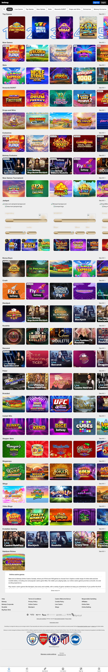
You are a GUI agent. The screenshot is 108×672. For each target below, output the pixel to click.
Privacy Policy (32, 601)
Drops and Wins (74, 9)
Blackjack (31, 607)
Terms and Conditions (41, 618)
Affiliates (84, 601)
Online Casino (32, 604)
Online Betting (86, 607)
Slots (50, 9)
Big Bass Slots (6, 609)
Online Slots (85, 604)
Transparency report (54, 622)
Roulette (4, 607)
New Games (41, 9)
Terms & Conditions (34, 598)
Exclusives (87, 9)
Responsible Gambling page (84, 626)
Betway (4, 601)
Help (3, 598)
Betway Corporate (8, 604)
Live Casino (19, 9)
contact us (93, 626)
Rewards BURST (60, 9)
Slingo (57, 607)
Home (10, 9)
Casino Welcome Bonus (63, 598)
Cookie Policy (59, 601)
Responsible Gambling (89, 598)
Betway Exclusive (100, 9)
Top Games (30, 9)
